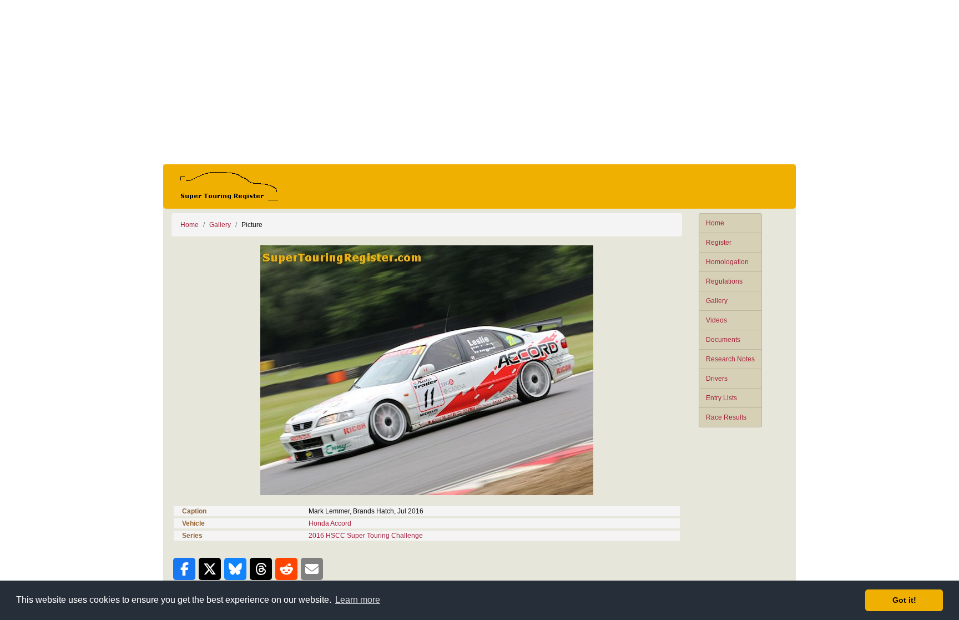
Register (718, 242)
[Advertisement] (479, 82)
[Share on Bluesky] (235, 569)
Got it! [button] (904, 600)
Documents (723, 340)
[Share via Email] (312, 569)
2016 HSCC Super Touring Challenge (366, 536)
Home (715, 223)
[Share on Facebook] (184, 569)
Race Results (726, 417)
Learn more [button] (357, 599)
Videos (716, 320)
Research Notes (730, 359)
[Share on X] (210, 569)
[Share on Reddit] (286, 569)
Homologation (727, 262)
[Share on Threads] (261, 569)
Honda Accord (330, 523)
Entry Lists (721, 398)
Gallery (717, 301)
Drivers (717, 378)
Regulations (724, 281)
